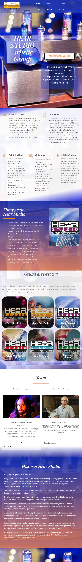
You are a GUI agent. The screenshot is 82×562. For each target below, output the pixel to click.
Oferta (37, 4)
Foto (38, 9)
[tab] (21, 446)
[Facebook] (21, 442)
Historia (50, 4)
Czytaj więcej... (10, 447)
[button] (59, 56)
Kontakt (62, 9)
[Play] (64, 227)
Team (63, 4)
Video (49, 9)
